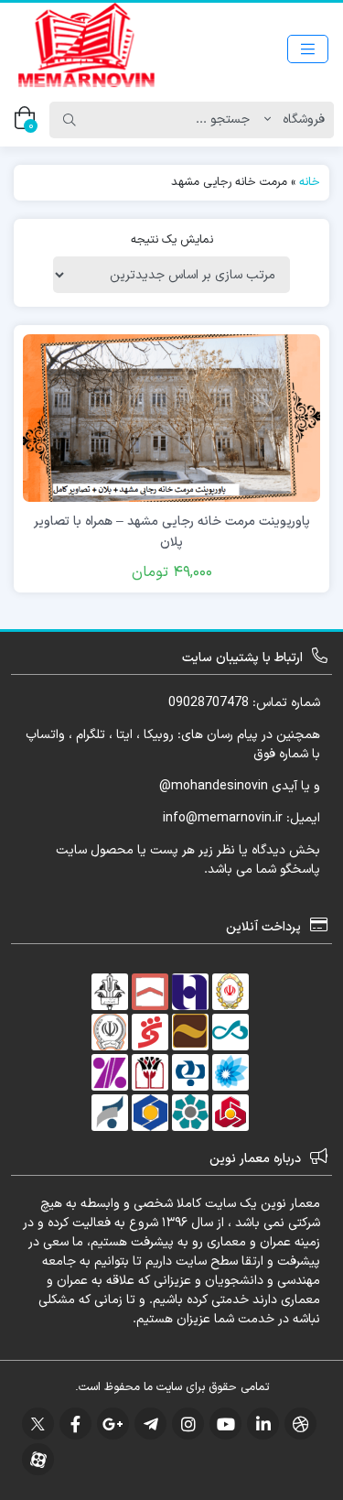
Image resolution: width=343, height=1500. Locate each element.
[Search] (69, 120)
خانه (309, 182)
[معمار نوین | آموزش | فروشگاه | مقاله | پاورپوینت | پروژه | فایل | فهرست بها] (86, 49)
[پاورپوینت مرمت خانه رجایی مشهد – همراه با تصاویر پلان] (171, 417)
